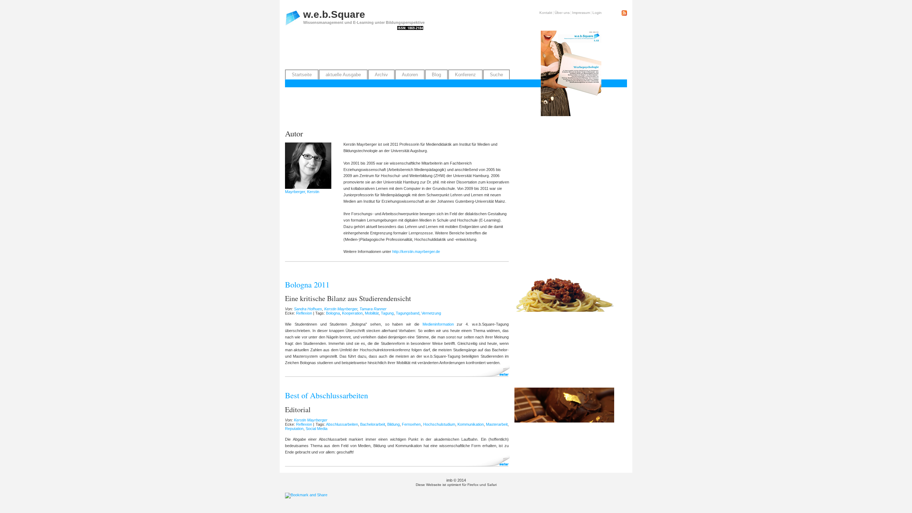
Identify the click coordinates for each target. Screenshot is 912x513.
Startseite (302, 74)
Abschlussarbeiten (342, 424)
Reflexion (304, 313)
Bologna (333, 313)
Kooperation (352, 313)
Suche (496, 74)
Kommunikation (470, 424)
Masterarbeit (497, 424)
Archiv (381, 74)
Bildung (393, 424)
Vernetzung (431, 313)
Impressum (581, 13)
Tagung (387, 313)
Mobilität (372, 313)
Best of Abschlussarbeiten (326, 395)
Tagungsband (407, 313)
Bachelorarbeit (372, 424)
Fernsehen (411, 424)
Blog (436, 74)
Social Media (316, 428)
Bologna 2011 (307, 284)
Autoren (410, 74)
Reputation (294, 428)
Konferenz (465, 74)
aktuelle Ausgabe (343, 74)
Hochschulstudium (439, 424)
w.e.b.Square (334, 14)
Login (597, 13)
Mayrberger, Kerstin (302, 192)
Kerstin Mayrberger (340, 309)
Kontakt (545, 13)
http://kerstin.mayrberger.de (416, 251)
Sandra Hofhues (308, 309)
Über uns (562, 13)
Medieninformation (438, 324)
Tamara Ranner (373, 309)
